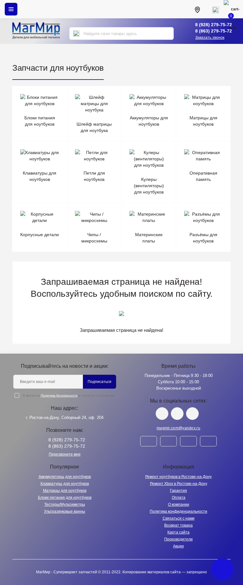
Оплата (178, 497)
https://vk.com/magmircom (162, 413)
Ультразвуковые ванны (64, 511)
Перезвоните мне (65, 454)
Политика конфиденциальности (178, 511)
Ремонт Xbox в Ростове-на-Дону (178, 483)
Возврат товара (178, 525)
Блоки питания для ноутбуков (64, 497)
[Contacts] (215, 9)
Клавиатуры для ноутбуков (64, 483)
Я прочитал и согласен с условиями (68, 395)
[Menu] (11, 9)
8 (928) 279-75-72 (213, 24)
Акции (178, 546)
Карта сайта (178, 532)
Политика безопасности (59, 395)
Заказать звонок (209, 37)
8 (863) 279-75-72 (213, 30)
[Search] (76, 33)
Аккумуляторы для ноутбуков (65, 477)
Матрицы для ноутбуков (64, 490)
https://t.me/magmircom (177, 413)
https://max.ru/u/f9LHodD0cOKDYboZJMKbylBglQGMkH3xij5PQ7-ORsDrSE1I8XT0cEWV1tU (192, 413)
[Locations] (197, 9)
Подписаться (99, 381)
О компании (178, 504)
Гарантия (178, 490)
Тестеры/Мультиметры (64, 504)
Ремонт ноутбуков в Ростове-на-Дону (178, 477)
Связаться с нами (179, 518)
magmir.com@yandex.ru (178, 428)
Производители (178, 539)
